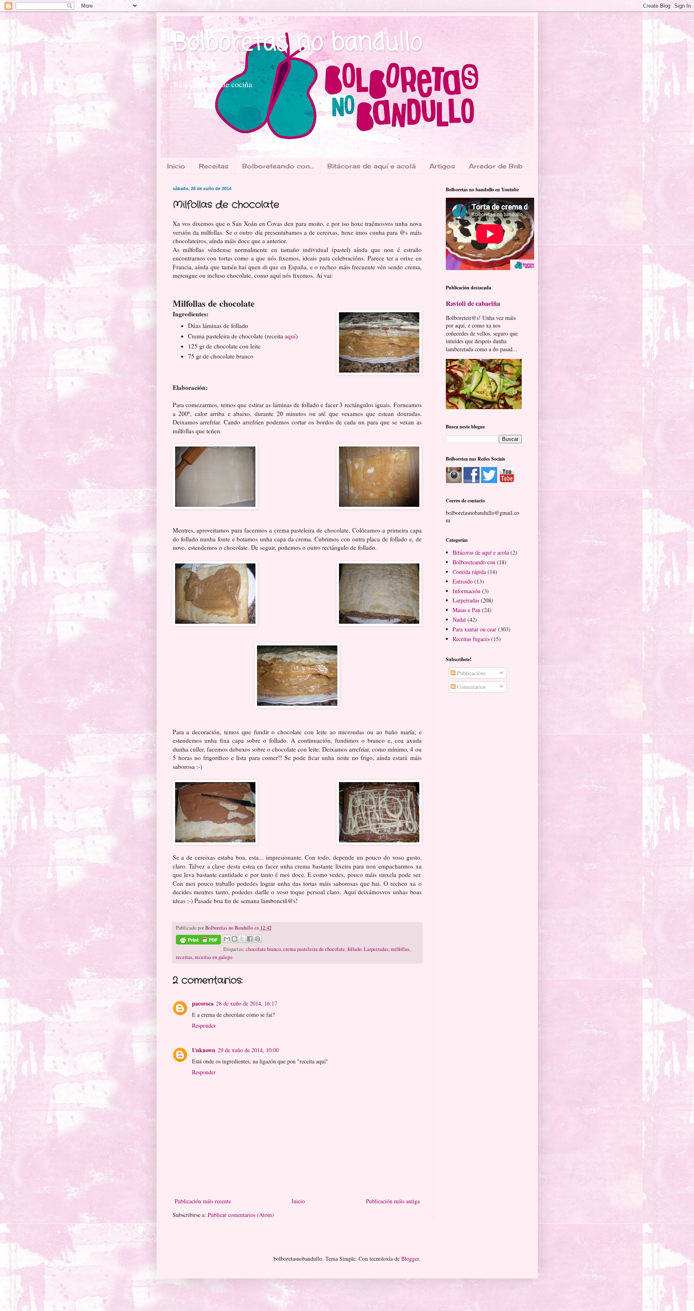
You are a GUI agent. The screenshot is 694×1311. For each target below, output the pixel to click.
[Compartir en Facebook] (250, 939)
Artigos (442, 166)
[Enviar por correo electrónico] (227, 939)
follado (354, 949)
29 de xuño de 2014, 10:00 (248, 1050)
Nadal (459, 619)
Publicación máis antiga (393, 1201)
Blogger (410, 1258)
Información (466, 591)
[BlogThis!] (235, 939)
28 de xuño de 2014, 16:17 (246, 1003)
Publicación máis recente (203, 1201)
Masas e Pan (466, 610)
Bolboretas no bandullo (298, 43)
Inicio (176, 166)
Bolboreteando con (474, 562)
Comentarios (470, 686)
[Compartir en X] (242, 939)
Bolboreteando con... (278, 166)
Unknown (203, 1050)
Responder (204, 1025)
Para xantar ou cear (474, 629)
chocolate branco (263, 949)
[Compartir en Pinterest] (257, 939)
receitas (184, 957)
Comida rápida (469, 572)
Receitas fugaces (471, 639)
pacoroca (203, 1003)
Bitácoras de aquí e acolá (371, 166)
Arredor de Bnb (496, 166)
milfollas (400, 949)
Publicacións (470, 673)
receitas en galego (213, 957)
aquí (290, 336)
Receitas (214, 166)
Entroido (463, 581)
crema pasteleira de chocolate (314, 949)
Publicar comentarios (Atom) (241, 1215)
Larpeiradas (376, 949)
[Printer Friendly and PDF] (198, 941)
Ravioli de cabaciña (473, 303)
